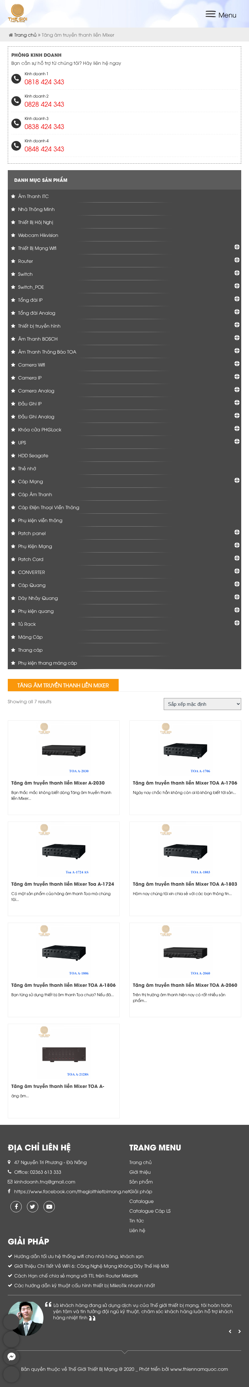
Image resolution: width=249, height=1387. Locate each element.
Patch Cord (30, 559)
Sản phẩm (141, 1181)
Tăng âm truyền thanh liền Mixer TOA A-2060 (185, 984)
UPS (21, 442)
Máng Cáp (30, 637)
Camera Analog (35, 390)
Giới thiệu (140, 1172)
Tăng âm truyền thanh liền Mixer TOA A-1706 (185, 782)
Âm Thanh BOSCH (37, 338)
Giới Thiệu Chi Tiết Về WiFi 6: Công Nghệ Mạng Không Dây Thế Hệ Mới (91, 1266)
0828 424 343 (44, 103)
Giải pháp (140, 1191)
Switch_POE (30, 287)
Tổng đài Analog (36, 312)
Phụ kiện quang (35, 611)
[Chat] (11, 1363)
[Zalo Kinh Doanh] (11, 1328)
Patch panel (31, 533)
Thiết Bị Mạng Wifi (36, 248)
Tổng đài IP (29, 300)
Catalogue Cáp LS (150, 1210)
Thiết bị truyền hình (39, 325)
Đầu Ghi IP (29, 403)
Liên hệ (137, 1230)
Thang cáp (30, 650)
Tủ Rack (26, 624)
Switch (25, 274)
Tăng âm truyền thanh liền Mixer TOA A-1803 (185, 883)
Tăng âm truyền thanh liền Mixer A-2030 (58, 782)
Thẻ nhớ (26, 468)
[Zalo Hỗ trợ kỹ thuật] (11, 1345)
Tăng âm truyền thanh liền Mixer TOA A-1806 (63, 984)
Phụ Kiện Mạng (34, 546)
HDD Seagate (32, 455)
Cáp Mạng (30, 481)
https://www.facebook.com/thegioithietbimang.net (72, 1191)
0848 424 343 (44, 148)
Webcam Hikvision (37, 235)
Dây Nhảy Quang (37, 598)
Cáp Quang (31, 585)
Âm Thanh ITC (33, 196)
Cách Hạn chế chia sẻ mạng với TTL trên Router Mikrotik (76, 1275)
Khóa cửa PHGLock (39, 429)
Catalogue (141, 1201)
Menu (227, 14)
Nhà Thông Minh (36, 209)
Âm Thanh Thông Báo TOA (46, 351)
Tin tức (136, 1220)
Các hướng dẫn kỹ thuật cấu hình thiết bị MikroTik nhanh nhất (84, 1285)
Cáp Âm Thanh (34, 494)
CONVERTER (31, 572)
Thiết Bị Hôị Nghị (35, 222)
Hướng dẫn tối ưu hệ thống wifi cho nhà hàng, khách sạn (79, 1256)
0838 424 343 (44, 126)
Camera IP (29, 377)
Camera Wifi (31, 364)
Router (25, 261)
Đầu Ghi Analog (35, 416)
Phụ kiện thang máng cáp (47, 662)
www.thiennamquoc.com (199, 1369)
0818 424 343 (44, 81)
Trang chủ (25, 34)
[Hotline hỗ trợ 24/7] (11, 1380)
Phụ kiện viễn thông (39, 520)
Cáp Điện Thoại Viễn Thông (48, 507)
